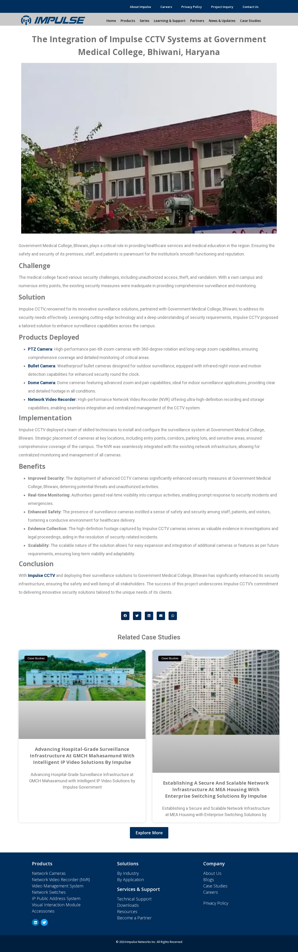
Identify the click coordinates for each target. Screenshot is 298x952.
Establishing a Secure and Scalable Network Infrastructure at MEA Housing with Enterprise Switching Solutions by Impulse (216, 789)
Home (111, 20)
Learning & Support (170, 20)
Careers (166, 7)
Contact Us (250, 7)
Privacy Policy (191, 7)
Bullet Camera (41, 365)
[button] (125, 616)
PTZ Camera (40, 349)
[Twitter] (44, 922)
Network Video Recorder (52, 399)
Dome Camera (41, 382)
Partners (197, 20)
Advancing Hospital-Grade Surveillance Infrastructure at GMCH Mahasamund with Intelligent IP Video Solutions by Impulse (82, 755)
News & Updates (222, 20)
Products (128, 20)
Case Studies (250, 20)
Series (144, 20)
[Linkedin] (35, 922)
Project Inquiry (222, 7)
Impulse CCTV (41, 575)
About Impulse (140, 7)
